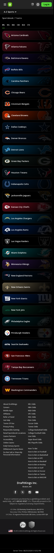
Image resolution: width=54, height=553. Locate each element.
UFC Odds (32, 414)
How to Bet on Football (37, 452)
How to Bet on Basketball (38, 455)
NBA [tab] (13, 24)
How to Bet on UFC (35, 458)
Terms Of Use (8, 423)
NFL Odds (32, 404)
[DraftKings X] (22, 492)
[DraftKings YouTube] (37, 492)
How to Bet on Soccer (36, 471)
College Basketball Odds (37, 430)
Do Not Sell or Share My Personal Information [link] (12, 453)
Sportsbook (7, 18)
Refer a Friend (8, 417)
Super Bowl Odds (35, 439)
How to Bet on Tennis (36, 474)
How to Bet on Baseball (37, 461)
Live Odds (32, 436)
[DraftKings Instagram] (30, 492)
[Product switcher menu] (5, 4)
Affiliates (6, 414)
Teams (18, 18)
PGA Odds (32, 420)
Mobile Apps (8, 410)
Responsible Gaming (11, 430)
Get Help (6, 420)
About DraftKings (10, 404)
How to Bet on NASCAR (37, 477)
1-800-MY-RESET (21, 501)
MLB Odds (32, 410)
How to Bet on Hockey (37, 464)
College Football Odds (37, 433)
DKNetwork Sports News (13, 449)
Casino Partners (9, 436)
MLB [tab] (23, 24)
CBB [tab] (18, 24)
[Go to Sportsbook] (10, 4)
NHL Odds (32, 417)
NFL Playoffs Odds (35, 442)
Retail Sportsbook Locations (14, 433)
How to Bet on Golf (35, 468)
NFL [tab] (3, 24)
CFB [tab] (28, 24)
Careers (6, 407)
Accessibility (8, 439)
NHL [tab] (8, 24)
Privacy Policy (8, 426)
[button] (12, 12)
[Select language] (38, 4)
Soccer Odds (33, 423)
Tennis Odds (33, 426)
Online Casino (8, 442)
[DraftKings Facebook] (15, 492)
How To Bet (32, 448)
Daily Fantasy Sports (11, 446)
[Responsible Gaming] (32, 4)
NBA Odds (32, 407)
